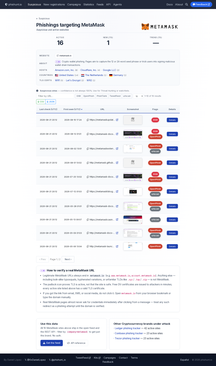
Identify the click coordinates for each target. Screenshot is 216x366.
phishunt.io (15, 4)
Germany (118, 75)
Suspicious (34, 4)
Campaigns (74, 4)
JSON (51, 101)
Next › (68, 259)
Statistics (88, 4)
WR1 (57, 80)
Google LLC (109, 70)
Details (172, 120)
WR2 (89, 80)
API (108, 4)
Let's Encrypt (73, 80)
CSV (41, 101)
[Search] (186, 4)
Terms (134, 357)
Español (184, 359)
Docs (170, 4)
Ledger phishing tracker (128, 328)
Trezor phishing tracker (127, 338)
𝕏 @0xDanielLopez (35, 359)
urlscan (127, 96)
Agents (117, 4)
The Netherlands (94, 75)
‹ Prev (42, 259)
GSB (79, 96)
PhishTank (102, 96)
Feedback (201, 4)
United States (66, 75)
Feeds (100, 4)
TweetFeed (115, 96)
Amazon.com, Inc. (64, 70)
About (179, 4)
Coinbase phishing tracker (129, 333)
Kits (96, 357)
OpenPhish (88, 96)
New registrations (54, 4)
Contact (123, 357)
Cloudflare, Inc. (88, 70)
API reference (78, 343)
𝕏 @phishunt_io (57, 359)
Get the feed (53, 342)
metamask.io (65, 55)
